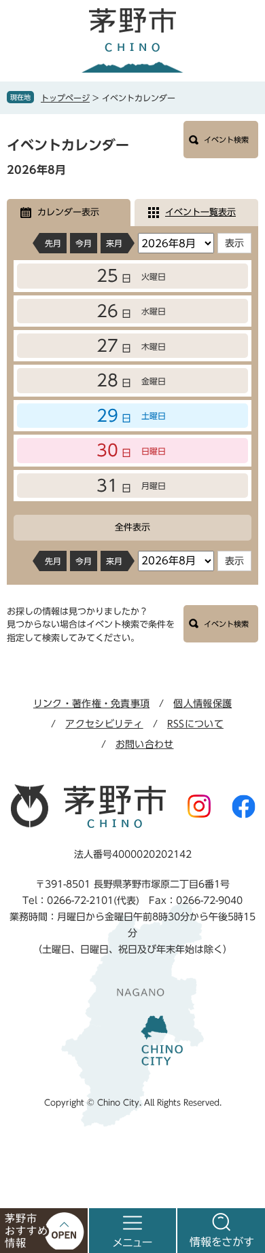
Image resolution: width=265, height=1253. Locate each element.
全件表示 (132, 527)
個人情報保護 (202, 703)
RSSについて (195, 724)
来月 (114, 243)
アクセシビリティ (104, 724)
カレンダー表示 (68, 212)
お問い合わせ (145, 744)
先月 (53, 243)
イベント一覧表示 (200, 212)
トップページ (65, 98)
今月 (83, 243)
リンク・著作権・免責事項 (91, 703)
